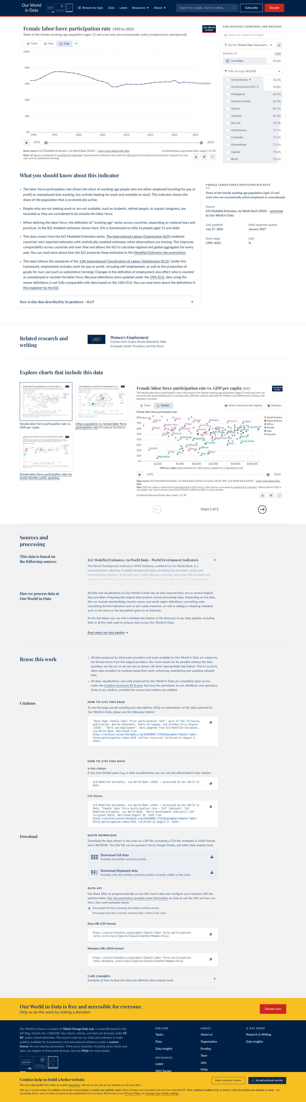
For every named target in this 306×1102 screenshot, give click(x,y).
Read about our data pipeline (106, 632)
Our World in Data (31, 8)
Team (204, 1055)
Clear (278, 53)
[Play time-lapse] (26, 142)
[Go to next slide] (262, 509)
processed (276, 211)
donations (74, 1085)
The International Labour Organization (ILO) (138, 236)
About (158, 7)
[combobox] (207, 8)
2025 (210, 142)
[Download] (196, 156)
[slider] (46, 143)
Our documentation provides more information (137, 898)
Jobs (203, 1062)
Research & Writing (258, 1034)
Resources (138, 7)
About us (207, 1034)
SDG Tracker (163, 1071)
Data (111, 7)
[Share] (204, 156)
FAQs (85, 1050)
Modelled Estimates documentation (159, 252)
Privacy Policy (132, 1093)
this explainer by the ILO (40, 288)
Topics (159, 1034)
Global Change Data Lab (78, 1029)
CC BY (212, 151)
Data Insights (163, 1048)
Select (245, 405)
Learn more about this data (113, 151)
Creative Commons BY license (123, 685)
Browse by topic (92, 7)
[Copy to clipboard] (206, 723)
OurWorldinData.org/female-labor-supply (184, 151)
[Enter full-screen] (212, 156)
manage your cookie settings (162, 1093)
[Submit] (233, 8)
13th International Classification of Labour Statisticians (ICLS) (124, 261)
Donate (274, 7)
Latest (123, 7)
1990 (36, 142)
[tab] (32, 44)
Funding (206, 1048)
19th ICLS (157, 277)
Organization (209, 1041)
